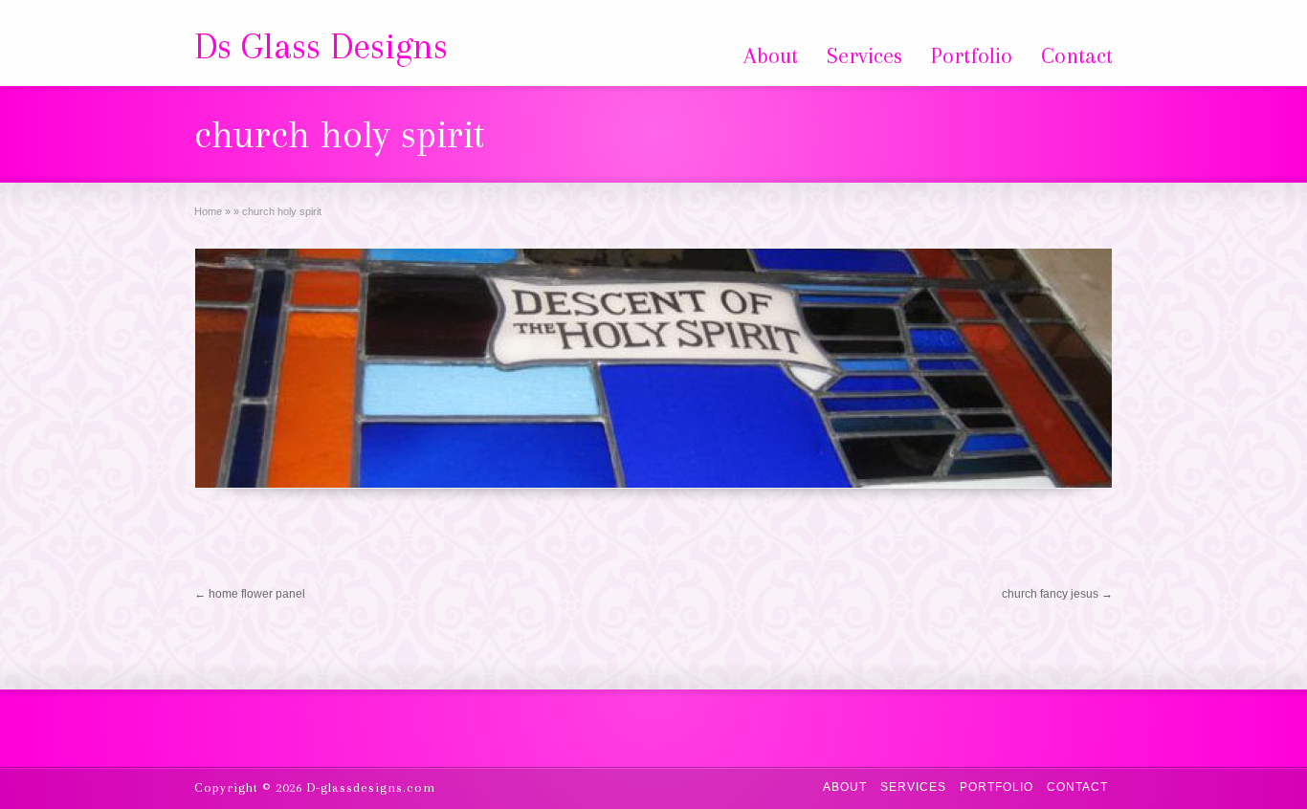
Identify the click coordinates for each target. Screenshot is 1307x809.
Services (864, 55)
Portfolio (971, 55)
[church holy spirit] (653, 368)
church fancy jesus (1057, 594)
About (770, 55)
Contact (1077, 55)
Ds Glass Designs (321, 46)
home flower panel (249, 594)
